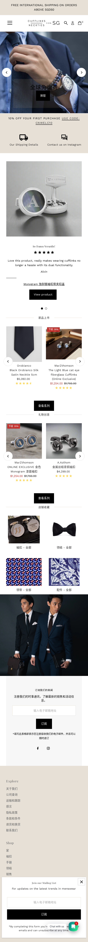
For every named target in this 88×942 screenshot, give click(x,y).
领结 (9, 868)
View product (43, 294)
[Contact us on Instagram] (64, 139)
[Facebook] (38, 749)
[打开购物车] (80, 23)
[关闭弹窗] (81, 881)
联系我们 (12, 830)
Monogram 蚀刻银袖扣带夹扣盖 (44, 284)
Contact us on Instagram (64, 144)
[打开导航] (10, 23)
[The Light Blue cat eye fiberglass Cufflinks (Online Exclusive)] (64, 344)
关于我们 (12, 788)
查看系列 (44, 405)
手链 (9, 862)
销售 (9, 874)
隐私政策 (12, 812)
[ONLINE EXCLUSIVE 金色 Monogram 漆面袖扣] (24, 441)
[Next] (81, 72)
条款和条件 (13, 818)
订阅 (44, 723)
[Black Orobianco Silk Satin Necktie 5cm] (24, 344)
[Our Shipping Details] (23, 139)
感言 (9, 806)
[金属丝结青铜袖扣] (64, 441)
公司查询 (12, 794)
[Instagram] (48, 749)
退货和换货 (13, 824)
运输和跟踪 (13, 800)
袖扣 (9, 856)
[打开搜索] (66, 23)
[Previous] (6, 72)
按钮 (43, 95)
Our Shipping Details (24, 144)
